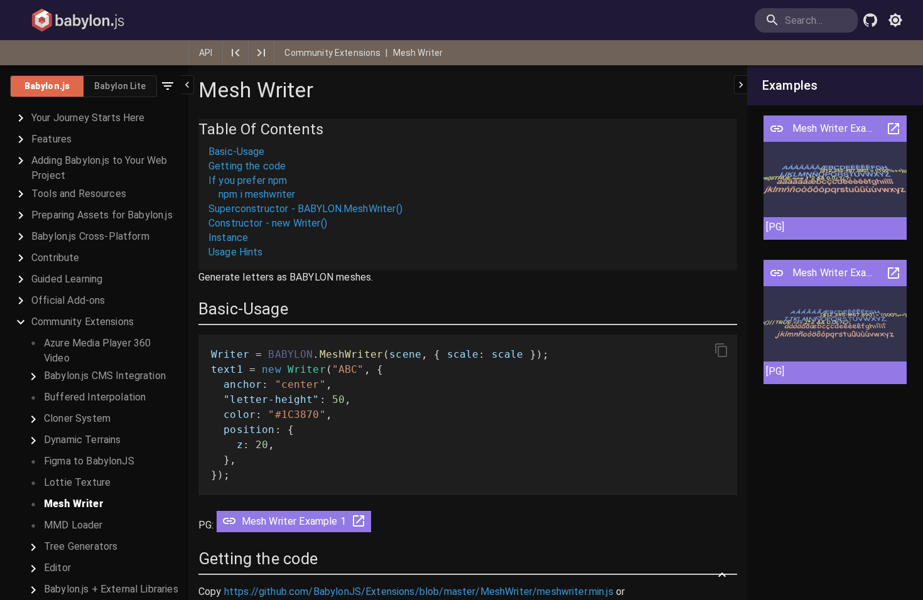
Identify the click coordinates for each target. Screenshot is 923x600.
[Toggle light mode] (895, 20)
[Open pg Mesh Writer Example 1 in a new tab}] (358, 525)
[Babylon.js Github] (870, 20)
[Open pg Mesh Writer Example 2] (776, 273)
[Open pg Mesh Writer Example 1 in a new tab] (893, 128)
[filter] (167, 86)
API (205, 53)
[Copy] (721, 350)
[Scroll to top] (722, 574)
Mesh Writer (418, 53)
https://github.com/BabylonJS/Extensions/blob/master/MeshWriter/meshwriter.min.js (418, 591)
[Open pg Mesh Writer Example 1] (776, 128)
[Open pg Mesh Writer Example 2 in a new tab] (893, 273)
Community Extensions (332, 53)
